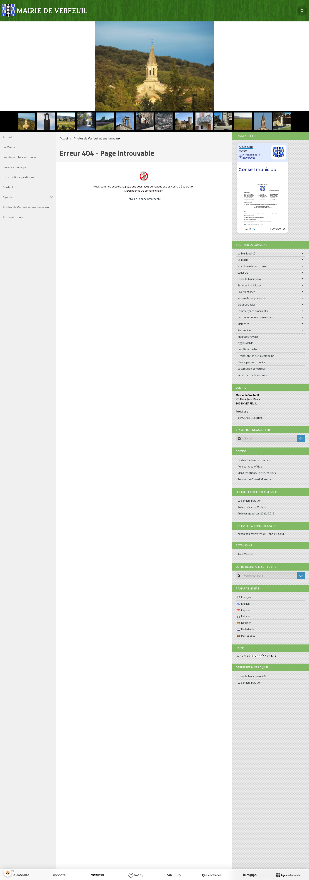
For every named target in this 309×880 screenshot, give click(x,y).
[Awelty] (135, 875)
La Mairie (9, 147)
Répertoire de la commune (253, 375)
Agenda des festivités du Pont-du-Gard (260, 534)
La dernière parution (249, 500)
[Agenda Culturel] (287, 875)
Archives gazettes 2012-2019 (255, 513)
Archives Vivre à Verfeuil (251, 507)
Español (245, 610)
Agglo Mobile (245, 343)
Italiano (245, 616)
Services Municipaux (249, 285)
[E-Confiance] (211, 875)
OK (301, 438)
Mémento (243, 324)
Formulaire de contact (250, 418)
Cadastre (242, 272)
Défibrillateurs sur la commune (255, 356)
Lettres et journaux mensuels (255, 317)
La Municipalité (246, 253)
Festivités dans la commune (254, 460)
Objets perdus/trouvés (251, 362)
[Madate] (59, 875)
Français (245, 597)
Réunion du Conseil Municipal (254, 479)
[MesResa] (97, 875)
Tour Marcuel (245, 554)
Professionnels (13, 217)
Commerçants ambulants (252, 311)
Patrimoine (244, 330)
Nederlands (247, 629)
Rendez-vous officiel (250, 466)
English (245, 603)
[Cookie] (8, 873)
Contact (8, 187)
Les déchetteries (247, 349)
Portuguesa (247, 635)
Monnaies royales (248, 336)
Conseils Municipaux (249, 279)
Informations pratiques (18, 177)
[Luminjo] (249, 875)
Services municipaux (16, 167)
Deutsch (245, 623)
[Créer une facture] (173, 875)
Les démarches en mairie (19, 157)
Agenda (8, 197)
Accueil (7, 137)
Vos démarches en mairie (252, 266)
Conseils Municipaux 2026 (252, 676)
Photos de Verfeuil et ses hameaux (26, 207)
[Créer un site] (21, 875)
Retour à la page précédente (144, 199)
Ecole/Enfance (246, 292)
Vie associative (246, 304)
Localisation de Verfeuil (251, 368)
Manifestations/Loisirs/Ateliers (256, 473)
